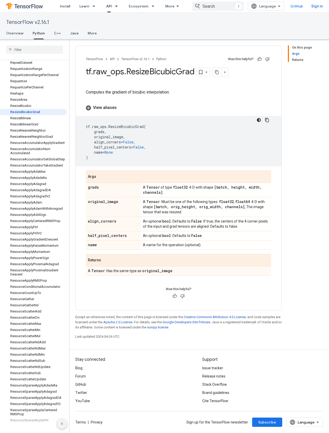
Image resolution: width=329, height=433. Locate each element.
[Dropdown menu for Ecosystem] (154, 6)
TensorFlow (94, 59)
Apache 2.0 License (117, 322)
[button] (178, 108)
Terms (80, 422)
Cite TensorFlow (215, 401)
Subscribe (267, 422)
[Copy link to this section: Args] (101, 177)
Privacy (97, 422)
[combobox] (218, 6)
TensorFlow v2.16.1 (27, 22)
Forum (80, 376)
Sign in (317, 6)
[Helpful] (259, 59)
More (170, 6)
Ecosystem (138, 6)
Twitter (81, 393)
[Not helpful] (267, 59)
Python (39, 33)
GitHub (296, 6)
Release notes (213, 376)
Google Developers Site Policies (186, 322)
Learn (84, 6)
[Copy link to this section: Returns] (106, 260)
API (109, 6)
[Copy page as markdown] (217, 72)
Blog (79, 368)
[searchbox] (34, 49)
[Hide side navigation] (62, 424)
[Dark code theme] (259, 120)
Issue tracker (212, 368)
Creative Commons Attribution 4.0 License (215, 317)
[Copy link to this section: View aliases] (122, 108)
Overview (14, 33)
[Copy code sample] (267, 120)
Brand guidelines (215, 393)
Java (74, 33)
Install (65, 6)
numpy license (157, 327)
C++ (57, 33)
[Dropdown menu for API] (118, 6)
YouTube (82, 401)
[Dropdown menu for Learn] (95, 6)
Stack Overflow (214, 384)
